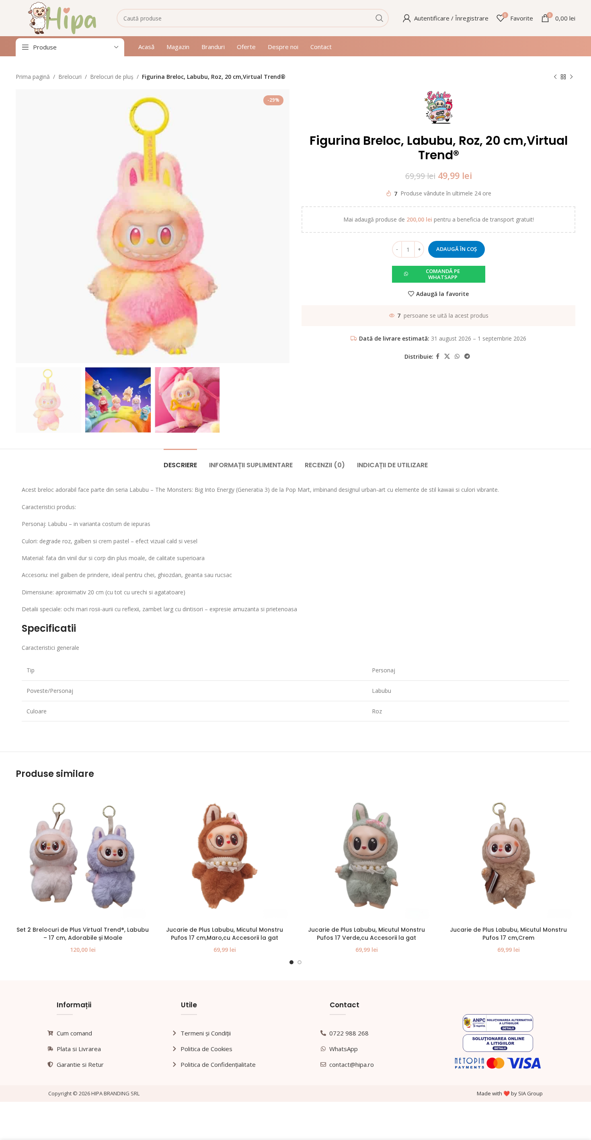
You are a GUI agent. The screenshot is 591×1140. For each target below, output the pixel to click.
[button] (438, 274)
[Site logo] (62, 17)
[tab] (180, 461)
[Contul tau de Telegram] (467, 356)
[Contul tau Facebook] (437, 356)
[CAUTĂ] (379, 18)
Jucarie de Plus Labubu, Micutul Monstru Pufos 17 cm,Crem (508, 934)
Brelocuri (70, 76)
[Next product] (571, 77)
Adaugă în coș (456, 249)
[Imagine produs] (83, 855)
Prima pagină (33, 76)
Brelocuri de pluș (111, 76)
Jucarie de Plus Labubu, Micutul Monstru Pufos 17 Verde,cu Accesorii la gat (366, 934)
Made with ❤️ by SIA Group (510, 1093)
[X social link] (447, 356)
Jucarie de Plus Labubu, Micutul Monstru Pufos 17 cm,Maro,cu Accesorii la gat (224, 934)
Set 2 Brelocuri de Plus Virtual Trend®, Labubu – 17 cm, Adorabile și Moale (82, 934)
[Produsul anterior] (555, 77)
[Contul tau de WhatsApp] (457, 356)
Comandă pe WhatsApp (443, 274)
